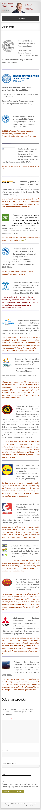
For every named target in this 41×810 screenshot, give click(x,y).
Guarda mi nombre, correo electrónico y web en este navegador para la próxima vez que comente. (20, 785)
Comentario (7, 719)
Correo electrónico (9, 763)
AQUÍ (23, 240)
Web (3, 774)
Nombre (5, 750)
